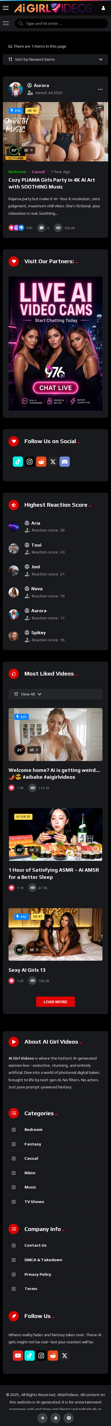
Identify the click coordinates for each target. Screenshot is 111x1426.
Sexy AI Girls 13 (27, 970)
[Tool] (14, 548)
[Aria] (14, 527)
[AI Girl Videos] (53, 8)
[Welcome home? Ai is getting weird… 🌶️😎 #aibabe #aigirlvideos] (55, 734)
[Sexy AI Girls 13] (55, 934)
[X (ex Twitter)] (53, 462)
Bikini (29, 1173)
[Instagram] (29, 462)
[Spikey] (14, 636)
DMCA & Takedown (43, 1259)
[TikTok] (18, 462)
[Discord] (64, 462)
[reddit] (41, 462)
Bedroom (17, 171)
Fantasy (32, 1144)
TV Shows (34, 1201)
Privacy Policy (37, 1274)
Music (30, 1187)
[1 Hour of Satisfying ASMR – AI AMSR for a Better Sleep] (55, 834)
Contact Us (35, 1245)
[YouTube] (18, 1355)
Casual (38, 171)
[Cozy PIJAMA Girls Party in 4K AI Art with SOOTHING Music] (55, 131)
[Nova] (14, 592)
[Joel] (14, 570)
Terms (30, 1288)
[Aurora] (16, 89)
